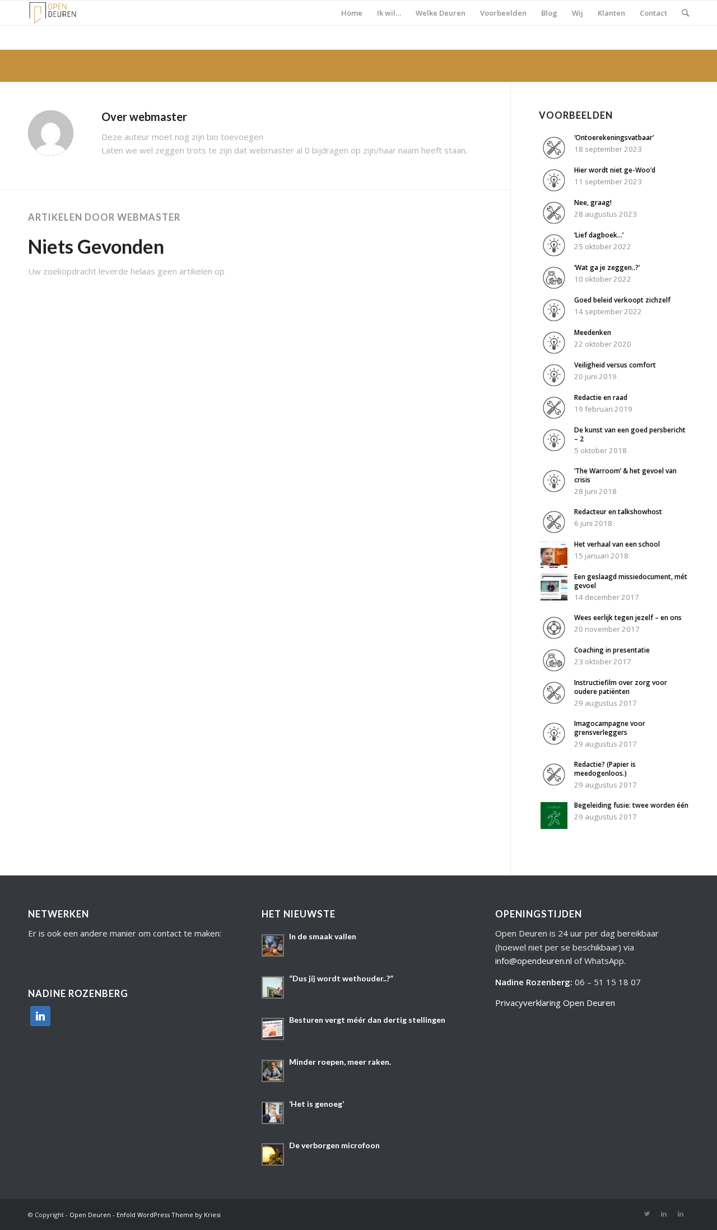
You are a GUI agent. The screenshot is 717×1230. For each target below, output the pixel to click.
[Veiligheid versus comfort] (554, 385)
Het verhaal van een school (617, 544)
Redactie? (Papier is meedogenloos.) (605, 769)
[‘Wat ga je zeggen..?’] (554, 287)
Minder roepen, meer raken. (340, 1061)
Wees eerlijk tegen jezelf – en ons (628, 617)
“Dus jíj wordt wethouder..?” (341, 978)
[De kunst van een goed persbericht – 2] (554, 450)
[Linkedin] (663, 1213)
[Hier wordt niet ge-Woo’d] (554, 190)
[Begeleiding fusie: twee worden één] (554, 825)
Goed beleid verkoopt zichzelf (622, 300)
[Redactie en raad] (554, 417)
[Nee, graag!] (554, 223)
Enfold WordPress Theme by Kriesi (169, 1214)
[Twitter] (647, 1213)
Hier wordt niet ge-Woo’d (614, 170)
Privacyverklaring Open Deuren (555, 1002)
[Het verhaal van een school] (554, 564)
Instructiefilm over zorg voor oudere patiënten (620, 687)
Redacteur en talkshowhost (618, 511)
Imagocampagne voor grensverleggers (609, 728)
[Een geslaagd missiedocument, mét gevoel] (554, 597)
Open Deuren (90, 1214)
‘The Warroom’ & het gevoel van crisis (625, 475)
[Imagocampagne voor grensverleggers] (554, 743)
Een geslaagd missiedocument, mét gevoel (630, 581)
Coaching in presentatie (612, 650)
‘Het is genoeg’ (316, 1103)
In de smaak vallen (322, 936)
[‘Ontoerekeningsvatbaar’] (554, 158)
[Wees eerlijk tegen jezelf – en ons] (554, 638)
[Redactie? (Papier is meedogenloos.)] (554, 784)
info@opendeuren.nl (533, 960)
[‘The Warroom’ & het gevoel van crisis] (554, 491)
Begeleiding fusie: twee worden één (631, 805)
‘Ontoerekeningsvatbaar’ (614, 137)
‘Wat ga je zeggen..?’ (607, 267)
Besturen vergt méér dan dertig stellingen (367, 1019)
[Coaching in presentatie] (554, 670)
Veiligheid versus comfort (615, 365)
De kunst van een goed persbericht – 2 (630, 434)
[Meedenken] (554, 352)
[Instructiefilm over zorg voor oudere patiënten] (554, 703)
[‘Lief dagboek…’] (554, 255)
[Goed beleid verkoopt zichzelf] (554, 320)
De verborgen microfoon (334, 1145)
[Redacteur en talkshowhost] (554, 532)
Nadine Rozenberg (532, 981)
